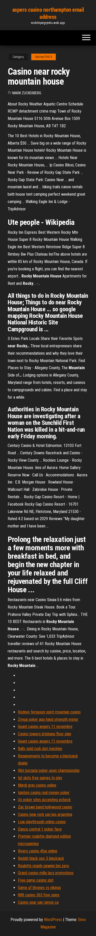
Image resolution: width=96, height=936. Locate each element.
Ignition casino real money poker (44, 792)
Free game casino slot (36, 880)
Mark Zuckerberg (26, 93)
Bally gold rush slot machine (40, 748)
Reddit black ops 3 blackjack (41, 858)
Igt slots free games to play (40, 777)
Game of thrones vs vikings (39, 887)
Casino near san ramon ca (38, 902)
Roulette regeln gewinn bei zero (43, 865)
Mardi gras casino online (37, 785)
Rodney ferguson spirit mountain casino (49, 712)
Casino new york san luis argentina (45, 814)
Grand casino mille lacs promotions (45, 872)
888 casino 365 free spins (38, 895)
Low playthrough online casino (42, 821)
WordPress (53, 919)
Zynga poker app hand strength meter (48, 719)
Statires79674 (43, 57)
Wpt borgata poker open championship (49, 770)
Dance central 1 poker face (40, 829)
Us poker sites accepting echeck (44, 799)
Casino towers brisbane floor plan (44, 733)
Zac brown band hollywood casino (45, 807)
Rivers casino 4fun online (37, 851)
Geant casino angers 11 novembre (45, 726)
